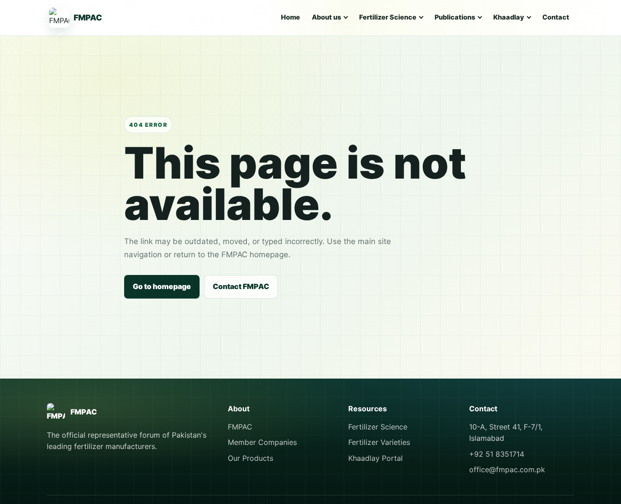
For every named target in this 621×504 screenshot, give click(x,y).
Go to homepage (162, 286)
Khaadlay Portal (375, 458)
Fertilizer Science (377, 426)
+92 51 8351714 (496, 454)
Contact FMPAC (241, 286)
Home (290, 17)
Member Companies (262, 442)
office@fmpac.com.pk (507, 469)
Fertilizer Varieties (379, 442)
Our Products (250, 458)
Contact (555, 17)
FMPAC (240, 426)
